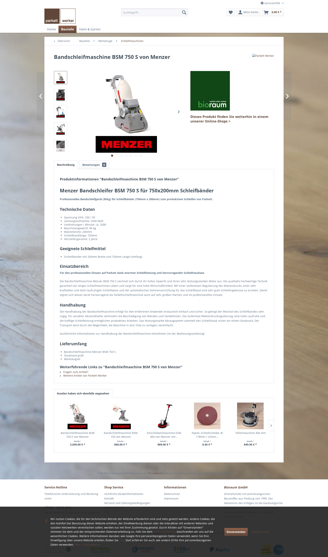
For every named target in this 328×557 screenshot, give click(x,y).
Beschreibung (66, 165)
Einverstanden (236, 532)
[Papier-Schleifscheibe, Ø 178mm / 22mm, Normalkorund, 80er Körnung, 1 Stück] (207, 416)
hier (121, 540)
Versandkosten (156, 473)
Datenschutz (172, 494)
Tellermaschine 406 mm (250, 433)
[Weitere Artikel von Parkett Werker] (263, 60)
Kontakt (109, 498)
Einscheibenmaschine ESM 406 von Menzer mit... (164, 434)
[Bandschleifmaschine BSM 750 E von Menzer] (77, 416)
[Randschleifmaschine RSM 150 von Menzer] (121, 416)
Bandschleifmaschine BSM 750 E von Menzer (78, 434)
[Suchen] (184, 12)
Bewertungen (93, 165)
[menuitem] (154, 12)
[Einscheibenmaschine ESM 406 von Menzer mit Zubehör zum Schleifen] (164, 416)
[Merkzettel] (231, 12)
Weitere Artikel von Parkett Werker (84, 375)
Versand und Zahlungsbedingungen (127, 503)
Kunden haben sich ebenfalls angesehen (83, 393)
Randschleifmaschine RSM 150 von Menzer (121, 434)
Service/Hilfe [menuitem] (272, 3)
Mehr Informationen (87, 544)
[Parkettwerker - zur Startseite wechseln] (60, 16)
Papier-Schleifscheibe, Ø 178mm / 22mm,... (207, 434)
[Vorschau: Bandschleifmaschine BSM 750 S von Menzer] (60, 77)
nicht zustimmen (164, 531)
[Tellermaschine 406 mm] (250, 416)
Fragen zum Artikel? (75, 372)
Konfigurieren (260, 532)
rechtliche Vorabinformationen (123, 494)
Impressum (171, 498)
